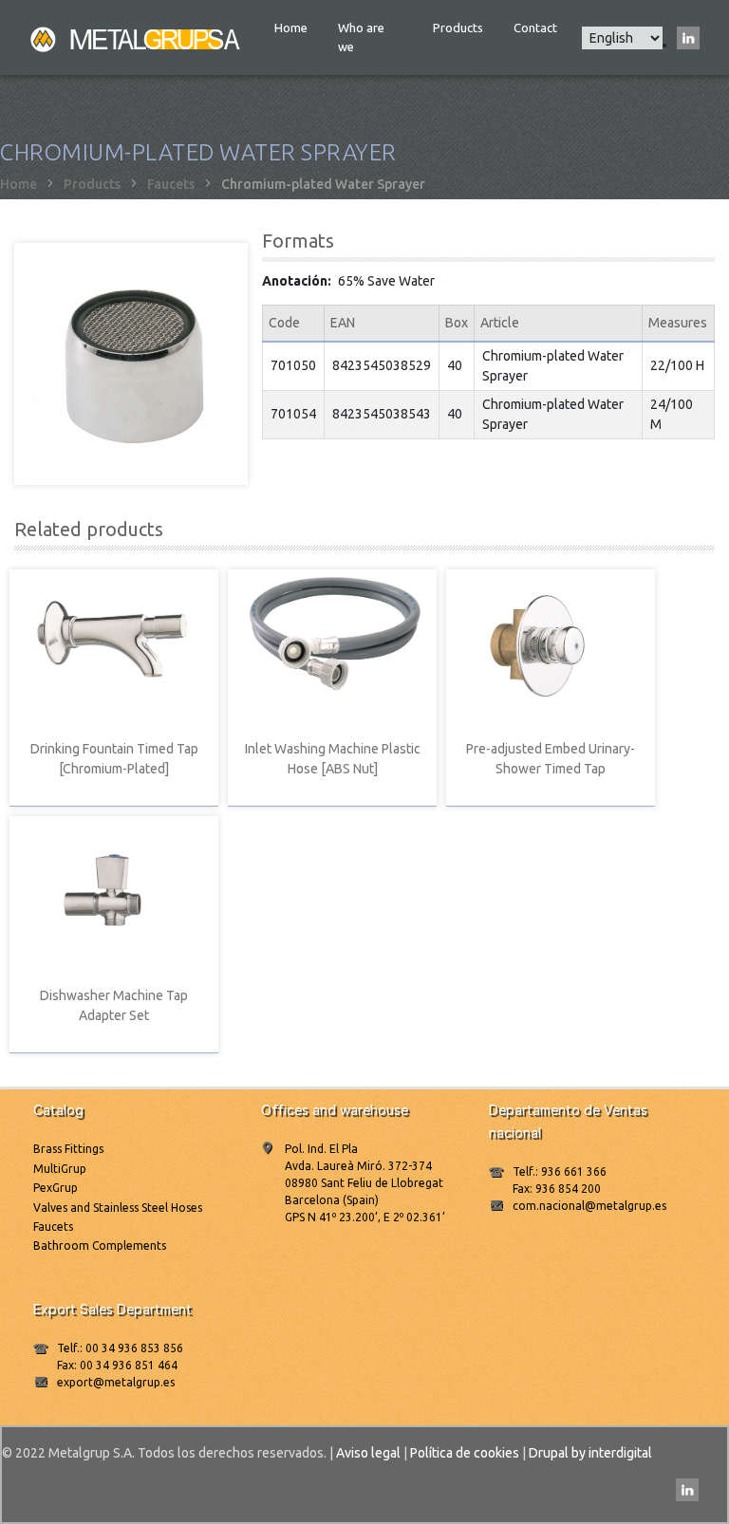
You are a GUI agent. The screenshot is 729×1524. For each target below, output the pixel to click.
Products (458, 27)
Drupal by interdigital (590, 1452)
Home (291, 27)
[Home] (136, 38)
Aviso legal (368, 1452)
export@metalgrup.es (116, 1382)
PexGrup (55, 1187)
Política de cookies (464, 1452)
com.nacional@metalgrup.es (589, 1205)
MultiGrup (59, 1168)
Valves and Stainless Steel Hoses (117, 1207)
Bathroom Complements (99, 1245)
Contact (535, 27)
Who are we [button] (361, 37)
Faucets (171, 184)
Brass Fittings (68, 1149)
